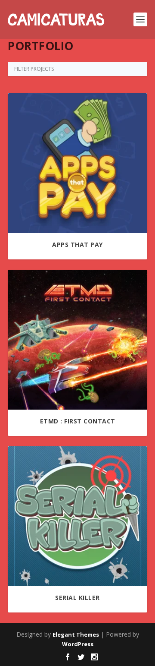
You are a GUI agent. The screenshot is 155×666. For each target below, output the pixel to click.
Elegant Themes (76, 634)
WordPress (77, 644)
